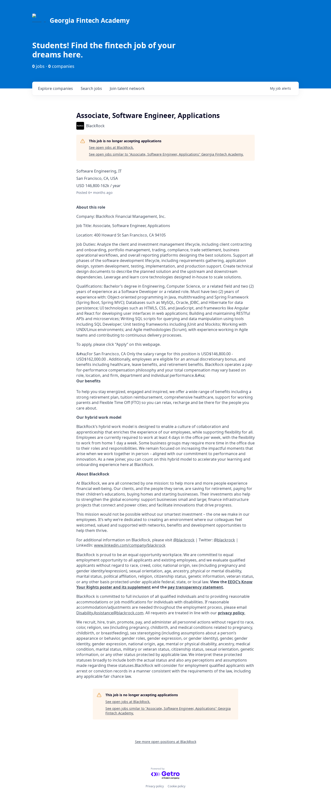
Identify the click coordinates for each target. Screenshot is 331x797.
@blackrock (224, 540)
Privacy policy (155, 786)
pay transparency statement (195, 587)
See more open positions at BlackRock (165, 741)
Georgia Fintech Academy (90, 20)
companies (55, 88)
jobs (91, 88)
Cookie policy (176, 786)
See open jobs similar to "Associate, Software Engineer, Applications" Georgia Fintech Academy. (166, 154)
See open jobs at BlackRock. (111, 147)
